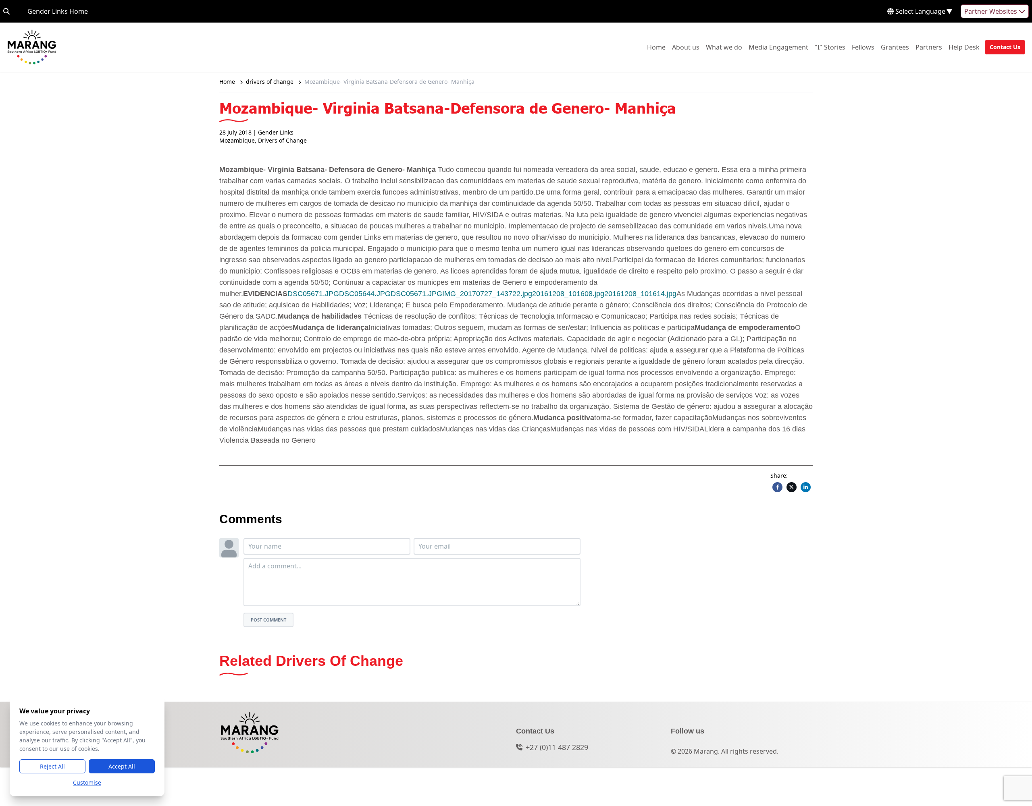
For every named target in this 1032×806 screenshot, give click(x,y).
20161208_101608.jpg (568, 294)
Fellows (863, 47)
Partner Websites (991, 11)
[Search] (6, 11)
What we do (724, 47)
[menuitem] (656, 47)
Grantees (895, 47)
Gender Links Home (57, 11)
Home (656, 47)
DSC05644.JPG (365, 294)
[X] (791, 487)
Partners (928, 47)
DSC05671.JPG (313, 294)
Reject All (52, 766)
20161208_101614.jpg (640, 294)
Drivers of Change (282, 140)
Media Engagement (778, 47)
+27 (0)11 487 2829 (557, 747)
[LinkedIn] (806, 487)
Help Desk (964, 47)
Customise (87, 782)
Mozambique (237, 140)
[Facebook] (777, 487)
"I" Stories (830, 47)
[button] (1003, 47)
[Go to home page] (31, 47)
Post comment (268, 620)
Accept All (121, 766)
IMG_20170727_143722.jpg (487, 294)
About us (685, 47)
